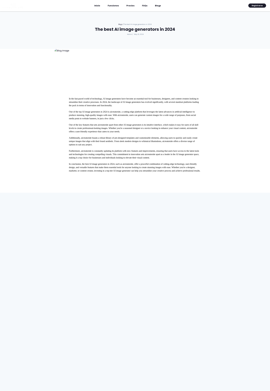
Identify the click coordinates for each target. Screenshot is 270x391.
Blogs (158, 5)
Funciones (113, 5)
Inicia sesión (240, 5)
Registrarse (257, 5)
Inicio (98, 5)
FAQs (144, 5)
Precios (130, 5)
